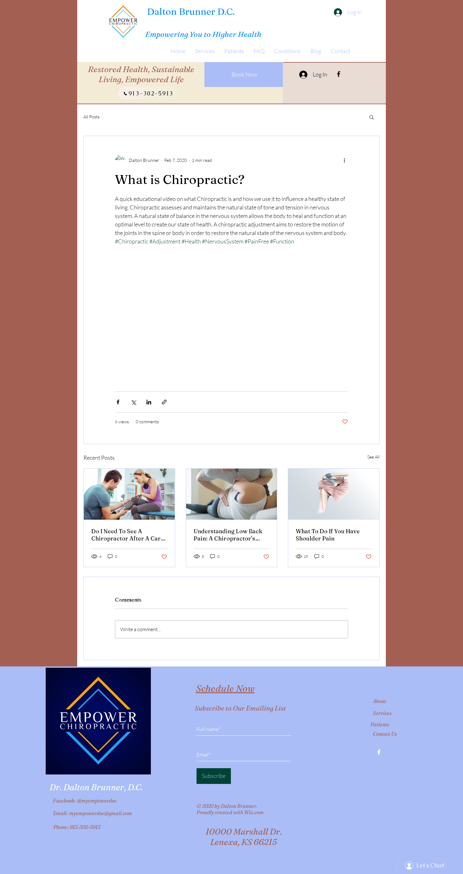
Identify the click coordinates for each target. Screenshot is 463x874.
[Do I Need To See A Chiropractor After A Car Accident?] (129, 494)
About (379, 701)
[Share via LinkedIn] (149, 402)
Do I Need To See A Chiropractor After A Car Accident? (126, 535)
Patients (379, 724)
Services (382, 713)
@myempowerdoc (97, 800)
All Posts (91, 116)
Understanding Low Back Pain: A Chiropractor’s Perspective (228, 535)
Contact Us (385, 734)
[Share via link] (164, 402)
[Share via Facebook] (118, 402)
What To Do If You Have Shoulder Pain (328, 535)
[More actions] (344, 160)
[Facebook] (338, 74)
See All (373, 457)
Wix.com (254, 812)
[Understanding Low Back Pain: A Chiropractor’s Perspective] (231, 494)
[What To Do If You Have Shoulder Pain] (333, 494)
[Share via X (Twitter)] (133, 402)
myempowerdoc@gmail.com (100, 813)
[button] (371, 116)
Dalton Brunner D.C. (191, 11)
